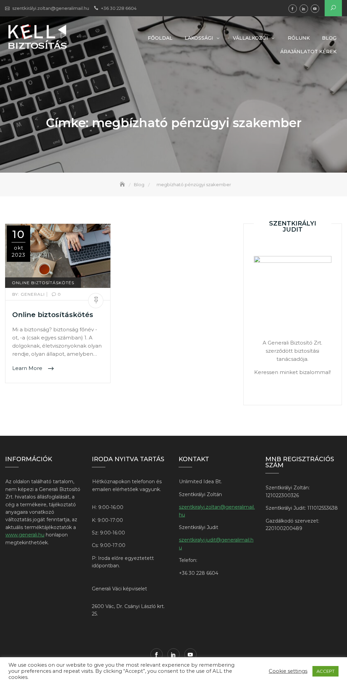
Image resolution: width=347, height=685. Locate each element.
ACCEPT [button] (325, 671)
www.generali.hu (24, 535)
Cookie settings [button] (288, 671)
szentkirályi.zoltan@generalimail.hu (50, 8)
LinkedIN (304, 8)
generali (29, 294)
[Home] (123, 184)
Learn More (28, 368)
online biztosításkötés (43, 282)
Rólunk (299, 38)
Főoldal (160, 38)
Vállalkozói (250, 38)
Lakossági (199, 38)
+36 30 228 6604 (119, 8)
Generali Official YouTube (315, 8)
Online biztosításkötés (52, 315)
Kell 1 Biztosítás (292, 8)
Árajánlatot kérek (308, 51)
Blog (329, 38)
